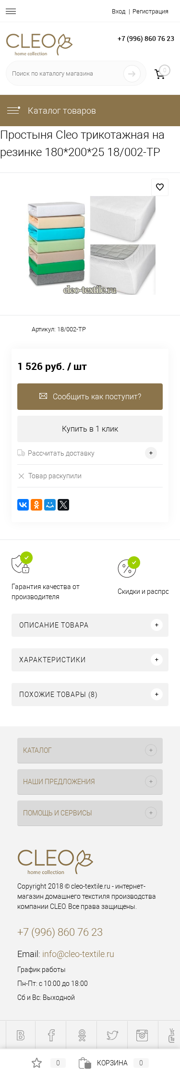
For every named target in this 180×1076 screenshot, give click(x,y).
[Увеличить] (90, 245)
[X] (63, 505)
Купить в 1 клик (90, 428)
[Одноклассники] (36, 505)
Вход (118, 11)
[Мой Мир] (50, 505)
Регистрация (150, 11)
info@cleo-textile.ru (78, 954)
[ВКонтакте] (23, 505)
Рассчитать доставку (61, 453)
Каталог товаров (61, 110)
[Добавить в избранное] (159, 187)
